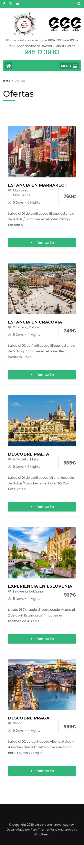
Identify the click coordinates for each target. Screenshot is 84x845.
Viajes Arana (43, 825)
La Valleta (21, 459)
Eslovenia (20, 591)
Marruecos (21, 195)
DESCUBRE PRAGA (28, 718)
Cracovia (20, 327)
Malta (34, 459)
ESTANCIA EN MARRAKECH (38, 185)
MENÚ (66, 66)
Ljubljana (36, 591)
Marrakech (22, 190)
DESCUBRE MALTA (28, 454)
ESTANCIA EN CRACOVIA (35, 322)
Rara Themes (40, 830)
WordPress (41, 834)
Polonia (34, 327)
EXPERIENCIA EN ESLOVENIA (40, 586)
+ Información (42, 242)
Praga (17, 723)
